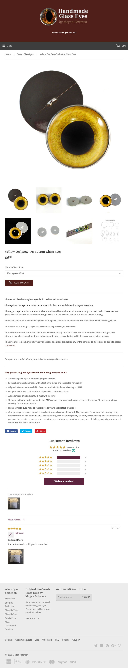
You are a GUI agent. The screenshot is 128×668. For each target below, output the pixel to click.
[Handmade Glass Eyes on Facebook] (101, 646)
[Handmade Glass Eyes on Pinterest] (107, 646)
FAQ (57, 640)
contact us (10, 345)
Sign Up (86, 597)
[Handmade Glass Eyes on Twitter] (96, 646)
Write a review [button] (64, 481)
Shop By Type (11, 610)
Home (8, 54)
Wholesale (47, 640)
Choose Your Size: (14, 267)
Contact (8, 640)
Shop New (10, 598)
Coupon (76, 640)
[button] (45, 457)
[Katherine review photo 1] (16, 556)
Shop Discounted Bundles (10, 625)
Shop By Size (11, 614)
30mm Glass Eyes (25, 54)
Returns (65, 640)
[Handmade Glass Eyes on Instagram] (119, 646)
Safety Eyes (10, 618)
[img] (14, 528)
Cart (123, 46)
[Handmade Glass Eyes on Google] (113, 646)
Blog (37, 640)
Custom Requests (23, 640)
